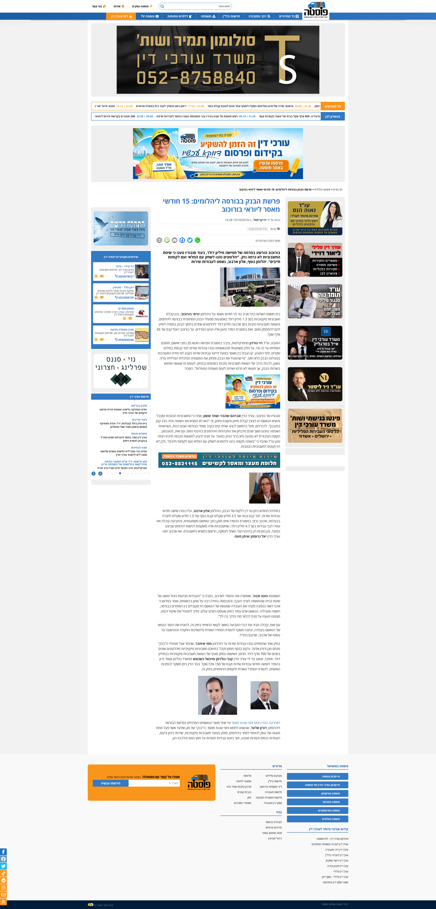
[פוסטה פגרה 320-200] (252, 407)
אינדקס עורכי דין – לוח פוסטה (332, 839)
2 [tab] (145, 473)
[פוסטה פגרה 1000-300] (218, 153)
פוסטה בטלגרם (331, 819)
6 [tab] (128, 473)
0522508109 (126, 297)
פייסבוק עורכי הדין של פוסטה (322, 785)
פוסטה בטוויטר (331, 802)
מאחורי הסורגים (242, 803)
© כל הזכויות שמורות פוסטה (335, 904)
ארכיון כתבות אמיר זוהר (238, 786)
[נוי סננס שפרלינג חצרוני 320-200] (121, 371)
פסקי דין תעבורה (273, 803)
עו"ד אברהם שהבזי (258, 228)
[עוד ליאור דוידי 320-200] (315, 260)
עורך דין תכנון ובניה (337, 866)
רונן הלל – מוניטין (123, 287)
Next (93, 473)
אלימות (247, 776)
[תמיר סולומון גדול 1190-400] (218, 60)
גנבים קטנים (244, 792)
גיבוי (115, 312)
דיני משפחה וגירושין (271, 786)
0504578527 (126, 276)
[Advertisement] (218, 566)
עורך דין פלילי (340, 871)
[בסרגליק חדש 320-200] (315, 343)
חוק (249, 797)
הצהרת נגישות (274, 822)
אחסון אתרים (126, 308)
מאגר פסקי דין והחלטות (335, 882)
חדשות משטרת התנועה (269, 797)
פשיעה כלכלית (322, 189)
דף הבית (337, 189)
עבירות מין (120, 333)
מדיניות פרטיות (274, 827)
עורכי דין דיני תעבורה (336, 849)
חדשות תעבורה (273, 792)
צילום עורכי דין (127, 269)
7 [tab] (124, 473)
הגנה (121, 312)
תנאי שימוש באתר (272, 833)
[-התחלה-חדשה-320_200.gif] (121, 228)
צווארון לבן (332, 116)
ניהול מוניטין (275, 838)
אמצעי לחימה (243, 781)
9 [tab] (116, 473)
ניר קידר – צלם (125, 266)
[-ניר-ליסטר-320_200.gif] (315, 384)
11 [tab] (108, 473)
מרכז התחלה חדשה (122, 329)
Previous (100, 473)
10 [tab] (112, 473)
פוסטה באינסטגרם (329, 810)
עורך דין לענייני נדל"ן (336, 855)
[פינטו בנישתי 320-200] (315, 426)
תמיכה (108, 312)
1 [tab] (149, 473)
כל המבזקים (333, 106)
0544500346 (126, 340)
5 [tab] (132, 473)
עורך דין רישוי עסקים (337, 860)
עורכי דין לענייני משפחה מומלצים (330, 844)
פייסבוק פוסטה (331, 776)
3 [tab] (140, 473)
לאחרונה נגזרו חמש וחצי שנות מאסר (256, 722)
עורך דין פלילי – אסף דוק (335, 877)
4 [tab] (136, 473)
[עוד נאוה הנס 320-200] (315, 218)
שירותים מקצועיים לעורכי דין (117, 271)
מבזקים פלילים (274, 776)
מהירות (130, 312)
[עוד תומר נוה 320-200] (315, 301)
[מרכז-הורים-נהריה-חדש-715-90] (219, 466)
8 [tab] (120, 473)
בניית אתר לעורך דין (103, 905)
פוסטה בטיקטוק (330, 793)
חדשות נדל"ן (231, 16)
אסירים (130, 333)
